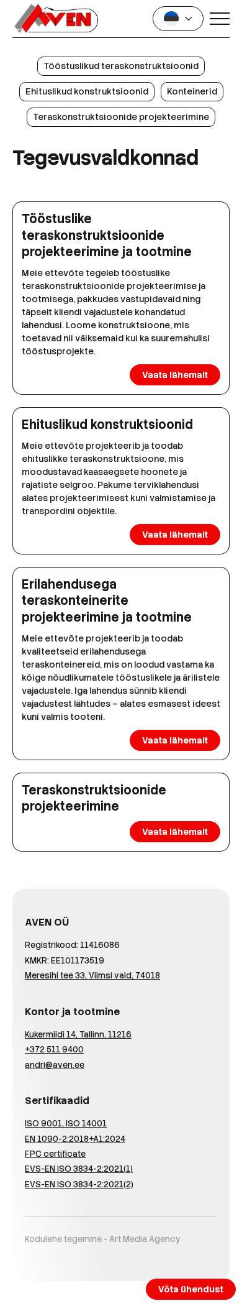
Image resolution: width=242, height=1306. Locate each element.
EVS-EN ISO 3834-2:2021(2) (79, 1184)
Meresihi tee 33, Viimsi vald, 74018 (92, 975)
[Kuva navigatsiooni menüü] (220, 19)
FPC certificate (55, 1154)
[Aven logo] (55, 19)
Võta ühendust (190, 1289)
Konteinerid (192, 91)
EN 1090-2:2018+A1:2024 (75, 1139)
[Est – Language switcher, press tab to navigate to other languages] (178, 18)
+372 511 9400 (54, 1049)
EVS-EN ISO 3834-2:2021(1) (79, 1169)
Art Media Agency (145, 1239)
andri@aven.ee (54, 1065)
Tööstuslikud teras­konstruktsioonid (121, 65)
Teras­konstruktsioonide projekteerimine (121, 116)
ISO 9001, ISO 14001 (66, 1123)
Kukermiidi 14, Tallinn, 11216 (78, 1034)
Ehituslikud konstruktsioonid (86, 91)
